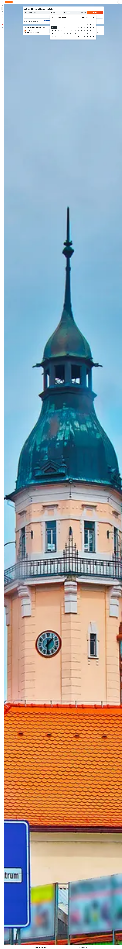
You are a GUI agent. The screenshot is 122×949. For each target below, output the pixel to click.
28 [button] (55, 36)
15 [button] (58, 30)
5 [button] (78, 27)
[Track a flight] (2, 17)
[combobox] (38, 12)
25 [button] (67, 33)
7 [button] (55, 27)
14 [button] (55, 30)
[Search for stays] (2, 8)
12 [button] (78, 30)
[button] (2, 2)
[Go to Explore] (2, 15)
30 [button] (61, 36)
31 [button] (93, 36)
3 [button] (93, 24)
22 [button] (58, 33)
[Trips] (2, 21)
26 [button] (71, 33)
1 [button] (87, 24)
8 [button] (87, 27)
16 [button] (61, 30)
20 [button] (52, 33)
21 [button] (55, 33)
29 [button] (58, 36)
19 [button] (78, 33)
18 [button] (67, 30)
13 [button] (52, 30)
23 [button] (61, 33)
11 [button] (75, 30)
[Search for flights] (2, 6)
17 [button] (64, 30)
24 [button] (64, 33)
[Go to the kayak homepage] (9, 2)
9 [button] (90, 27)
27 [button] (52, 36)
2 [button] (90, 24)
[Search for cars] (2, 11)
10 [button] (64, 27)
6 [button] (52, 27)
